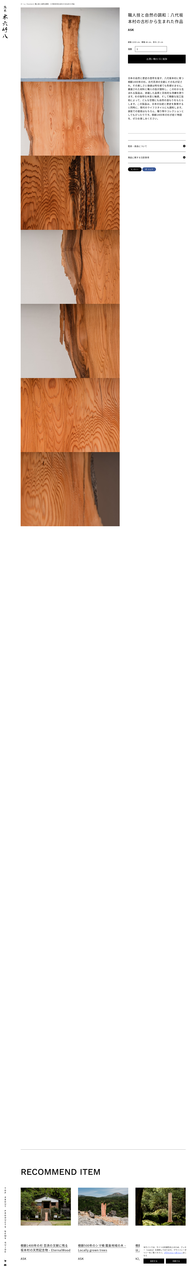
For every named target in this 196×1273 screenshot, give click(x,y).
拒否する (154, 1261)
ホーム (23, 4)
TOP (5, 1190)
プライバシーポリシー (173, 1252)
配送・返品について (137, 146)
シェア (150, 169)
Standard (30, 4)
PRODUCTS (5, 1219)
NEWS (5, 1234)
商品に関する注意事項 (138, 157)
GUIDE (5, 1247)
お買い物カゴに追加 (156, 59)
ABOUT (5, 1201)
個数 (130, 49)
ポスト (136, 169)
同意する (176, 1261)
